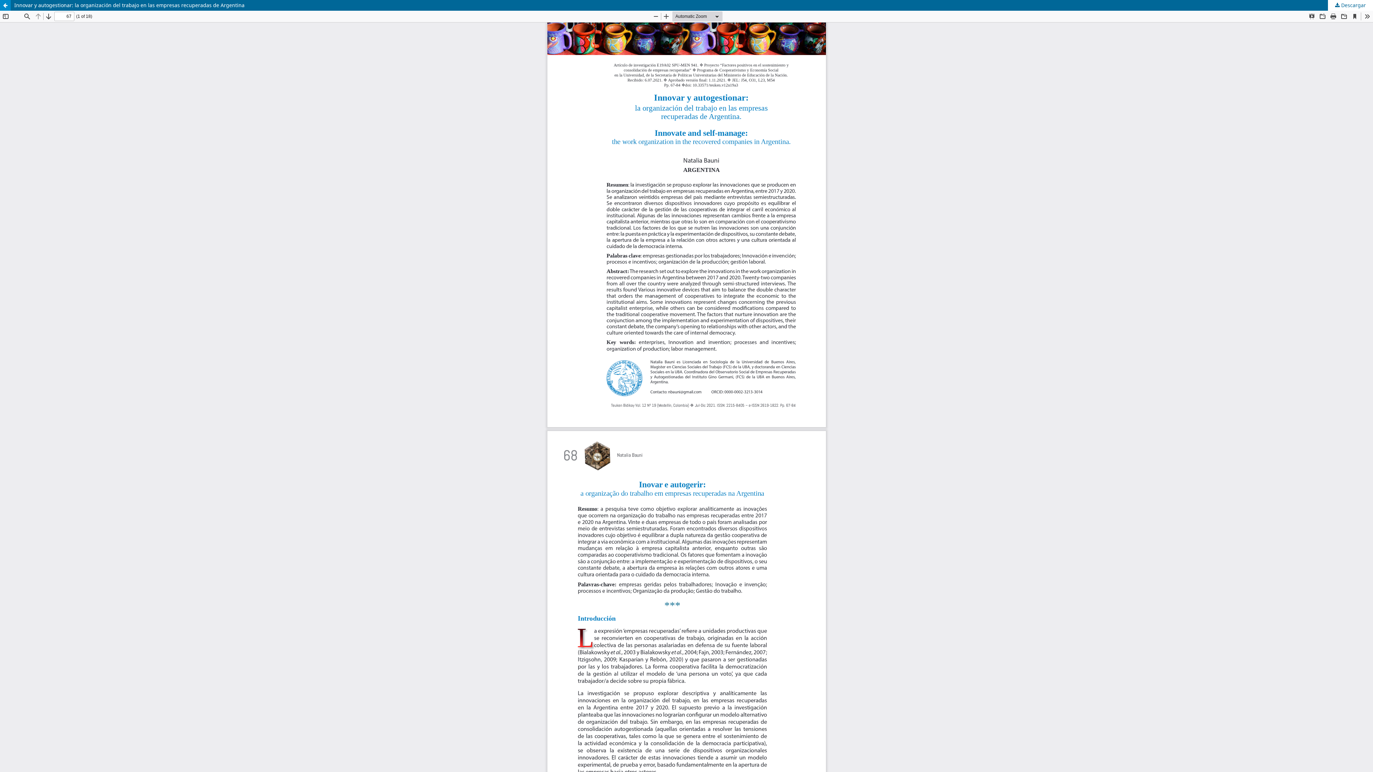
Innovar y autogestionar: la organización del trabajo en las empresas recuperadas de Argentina (129, 5)
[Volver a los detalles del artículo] (5, 5)
